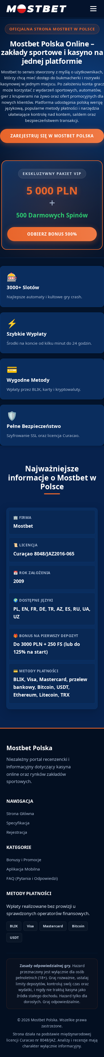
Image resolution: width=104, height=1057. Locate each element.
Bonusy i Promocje (23, 859)
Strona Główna (20, 813)
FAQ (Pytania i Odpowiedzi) (32, 878)
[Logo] (36, 9)
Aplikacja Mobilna (23, 869)
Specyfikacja (18, 822)
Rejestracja (16, 832)
